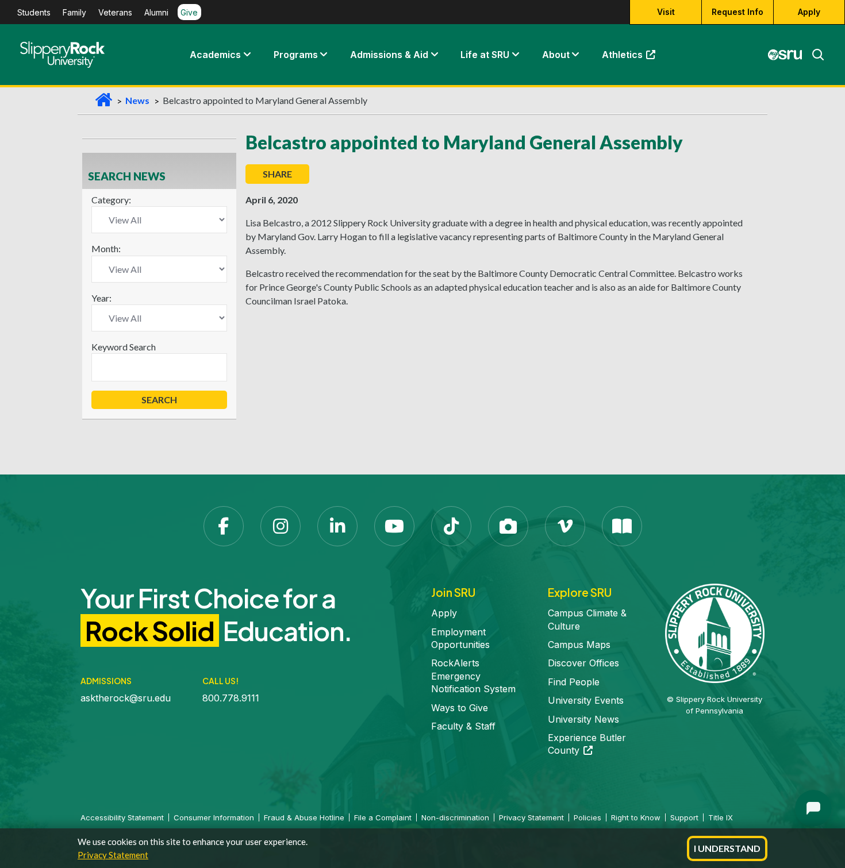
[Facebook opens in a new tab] (223, 526)
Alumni (156, 12)
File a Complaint (383, 817)
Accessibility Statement (122, 817)
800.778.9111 (230, 698)
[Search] (813, 54)
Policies (587, 817)
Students (34, 12)
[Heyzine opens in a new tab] (622, 526)
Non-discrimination (455, 817)
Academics (215, 54)
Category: (111, 199)
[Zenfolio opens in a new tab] (508, 526)
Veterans (115, 12)
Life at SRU (484, 54)
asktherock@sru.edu (125, 698)
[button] (247, 54)
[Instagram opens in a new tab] (280, 526)
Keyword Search (123, 346)
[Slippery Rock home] (62, 54)
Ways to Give (459, 707)
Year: (101, 297)
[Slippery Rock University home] (715, 632)
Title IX (720, 817)
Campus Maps (579, 644)
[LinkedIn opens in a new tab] (337, 526)
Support (684, 817)
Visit (666, 12)
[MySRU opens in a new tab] (785, 54)
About (556, 54)
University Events (586, 700)
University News (583, 719)
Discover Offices (583, 663)
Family (74, 12)
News (137, 100)
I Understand (727, 848)
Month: (106, 248)
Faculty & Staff (463, 726)
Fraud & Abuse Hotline (304, 817)
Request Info (737, 12)
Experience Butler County (587, 744)
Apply (809, 12)
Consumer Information (214, 817)
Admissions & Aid (389, 54)
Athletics (634, 57)
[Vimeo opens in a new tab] (565, 526)
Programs (296, 54)
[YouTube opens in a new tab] (394, 526)
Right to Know (635, 817)
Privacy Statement (113, 855)
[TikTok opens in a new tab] (451, 526)
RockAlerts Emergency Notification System (473, 676)
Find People (574, 682)
